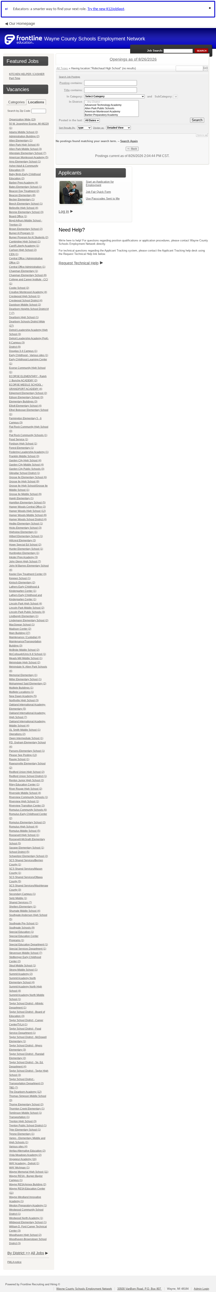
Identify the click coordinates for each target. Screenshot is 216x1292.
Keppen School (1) (20, 578)
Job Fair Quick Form (98, 191)
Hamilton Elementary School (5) (27, 502)
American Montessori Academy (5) (28, 157)
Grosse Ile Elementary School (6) (28, 477)
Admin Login (201, 1288)
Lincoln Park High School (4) (25, 603)
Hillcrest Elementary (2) (22, 540)
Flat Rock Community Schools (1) (28, 435)
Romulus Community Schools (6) (28, 809)
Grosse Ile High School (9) (24, 481)
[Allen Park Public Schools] (111, 108)
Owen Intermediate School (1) (26, 738)
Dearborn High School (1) (24, 317)
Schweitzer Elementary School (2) (28, 856)
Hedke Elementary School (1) (26, 523)
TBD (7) (13, 1087)
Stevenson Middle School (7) (25, 952)
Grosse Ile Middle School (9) (25, 494)
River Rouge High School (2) (25, 788)
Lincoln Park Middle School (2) (26, 607)
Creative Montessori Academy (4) (28, 292)
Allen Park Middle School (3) (25, 149)
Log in (64, 211)
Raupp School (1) (19, 759)
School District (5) (19, 851)
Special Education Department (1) (28, 944)
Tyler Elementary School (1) (25, 1129)
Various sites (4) (18, 1146)
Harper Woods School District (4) (28, 519)
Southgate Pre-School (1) (23, 923)
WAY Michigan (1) (19, 1167)
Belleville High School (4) (23, 207)
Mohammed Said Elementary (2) (27, 683)
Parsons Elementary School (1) (27, 750)
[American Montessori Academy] (111, 111)
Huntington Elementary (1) (24, 553)
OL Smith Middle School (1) (24, 729)
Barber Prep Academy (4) (23, 182)
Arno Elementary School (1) (25, 161)
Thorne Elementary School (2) (26, 1104)
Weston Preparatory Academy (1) (28, 1205)
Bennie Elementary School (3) (26, 212)
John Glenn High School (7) (25, 561)
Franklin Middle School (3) (24, 456)
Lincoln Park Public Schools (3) (27, 612)
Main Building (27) (19, 633)
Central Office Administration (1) (27, 266)
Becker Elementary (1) (22, 199)
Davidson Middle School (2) (25, 304)
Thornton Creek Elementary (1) (27, 1108)
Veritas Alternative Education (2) (27, 1150)
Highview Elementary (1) (23, 532)
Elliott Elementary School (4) (25, 405)
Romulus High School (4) (23, 826)
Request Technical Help (79, 263)
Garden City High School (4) (25, 460)
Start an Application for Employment (100, 183)
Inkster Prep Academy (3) (23, 557)
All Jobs (37, 1253)
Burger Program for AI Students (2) (28, 237)
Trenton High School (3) (22, 1121)
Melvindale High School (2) (24, 662)
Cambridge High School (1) (24, 241)
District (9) (15, 346)
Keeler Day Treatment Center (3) (27, 574)
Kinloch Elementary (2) (22, 582)
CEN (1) (13, 254)
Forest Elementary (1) (21, 447)
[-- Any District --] (111, 102)
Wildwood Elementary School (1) (28, 1222)
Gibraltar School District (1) (24, 473)
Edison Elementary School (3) (26, 397)
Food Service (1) (18, 439)
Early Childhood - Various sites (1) (28, 355)
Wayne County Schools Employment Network (84, 1288)
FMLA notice (14, 1262)
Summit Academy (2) (21, 974)
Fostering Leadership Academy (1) (29, 452)
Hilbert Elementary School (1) (26, 536)
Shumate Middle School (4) (24, 910)
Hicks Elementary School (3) (25, 527)
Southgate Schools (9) (22, 927)
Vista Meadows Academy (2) (25, 1155)
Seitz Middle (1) (18, 898)
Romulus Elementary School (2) (27, 822)
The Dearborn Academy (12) (25, 1091)
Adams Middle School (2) (23, 132)
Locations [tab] (36, 102)
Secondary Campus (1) (22, 894)
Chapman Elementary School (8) (28, 275)
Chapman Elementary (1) (23, 271)
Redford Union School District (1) (28, 776)
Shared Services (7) (20, 902)
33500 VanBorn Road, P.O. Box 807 (139, 1288)
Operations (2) (17, 734)
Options (200, 135)
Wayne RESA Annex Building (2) (27, 1184)
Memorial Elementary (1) (23, 675)
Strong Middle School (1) (23, 969)
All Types (62, 68)
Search (197, 120)
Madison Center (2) (20, 628)
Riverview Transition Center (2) (27, 805)
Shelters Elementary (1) (22, 906)
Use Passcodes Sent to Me (103, 198)
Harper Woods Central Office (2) (27, 506)
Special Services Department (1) (27, 948)
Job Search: (155, 50)
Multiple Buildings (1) (21, 687)
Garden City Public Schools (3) (26, 468)
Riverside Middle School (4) (25, 793)
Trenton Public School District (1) (28, 1125)
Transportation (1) (19, 1117)
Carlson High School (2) (23, 250)
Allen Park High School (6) (24, 144)
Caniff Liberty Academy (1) (24, 245)
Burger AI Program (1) (21, 233)
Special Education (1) (21, 931)
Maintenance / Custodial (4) (25, 637)
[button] (210, 9)
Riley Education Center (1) (24, 784)
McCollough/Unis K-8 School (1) (27, 654)
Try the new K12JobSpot (106, 9)
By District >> (18, 1253)
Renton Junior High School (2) (26, 780)
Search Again (129, 141)
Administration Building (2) (24, 136)
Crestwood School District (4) (25, 300)
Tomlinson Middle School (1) (25, 1112)
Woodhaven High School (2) (25, 1234)
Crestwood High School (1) (24, 296)
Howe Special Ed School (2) (25, 544)
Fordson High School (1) (23, 443)
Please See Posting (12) (23, 755)
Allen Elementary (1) (20, 140)
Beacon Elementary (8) (22, 195)
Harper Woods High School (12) (27, 511)
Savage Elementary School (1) (26, 847)
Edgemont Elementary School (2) (28, 393)
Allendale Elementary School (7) (27, 153)
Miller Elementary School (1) (25, 679)
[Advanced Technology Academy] (111, 105)
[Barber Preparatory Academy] (111, 115)
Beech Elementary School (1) (26, 203)
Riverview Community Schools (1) (28, 797)
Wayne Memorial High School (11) (28, 1171)
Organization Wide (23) (22, 119)
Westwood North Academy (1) (26, 1218)
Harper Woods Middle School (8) (28, 515)
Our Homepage (22, 23)
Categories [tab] (16, 102)
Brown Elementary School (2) (26, 229)
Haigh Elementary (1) (21, 498)
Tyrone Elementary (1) (21, 1133)
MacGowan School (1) (22, 624)
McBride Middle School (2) (24, 649)
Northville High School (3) (24, 700)
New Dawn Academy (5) (23, 696)
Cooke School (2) (19, 287)
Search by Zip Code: (19, 110)
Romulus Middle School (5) (24, 830)
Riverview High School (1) (24, 801)
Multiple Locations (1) (21, 692)
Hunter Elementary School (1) (26, 548)
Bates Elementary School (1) (25, 186)
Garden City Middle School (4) (26, 464)
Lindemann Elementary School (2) (28, 620)
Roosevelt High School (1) (24, 835)
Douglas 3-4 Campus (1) (23, 351)
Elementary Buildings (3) (23, 401)
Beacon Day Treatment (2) (24, 191)
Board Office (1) (18, 216)
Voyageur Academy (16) (22, 1159)
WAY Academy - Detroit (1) (24, 1163)
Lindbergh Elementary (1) (23, 616)
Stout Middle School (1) (22, 965)
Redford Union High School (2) (27, 771)
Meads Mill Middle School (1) (25, 658)
